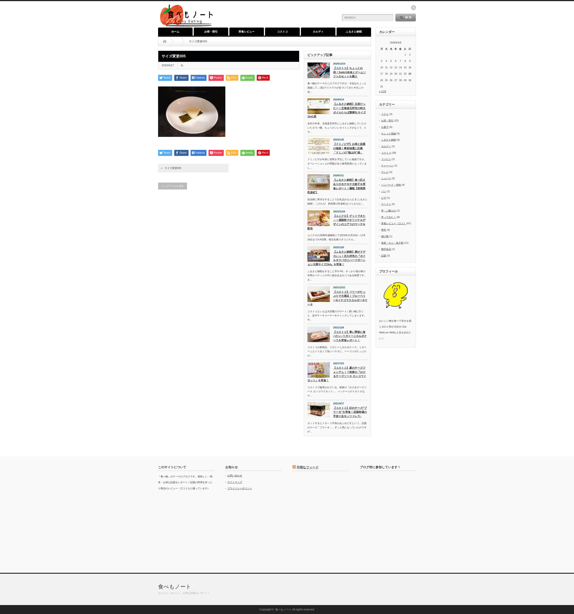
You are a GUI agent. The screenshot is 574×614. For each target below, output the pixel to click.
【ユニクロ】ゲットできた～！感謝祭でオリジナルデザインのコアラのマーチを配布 (336, 222)
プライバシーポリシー (239, 488)
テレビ (385, 172)
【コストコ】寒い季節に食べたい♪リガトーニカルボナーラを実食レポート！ (350, 336)
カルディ (318, 31)
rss (413, 7)
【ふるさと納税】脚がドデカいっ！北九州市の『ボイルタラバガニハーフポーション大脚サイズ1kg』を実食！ (336, 258)
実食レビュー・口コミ (393, 223)
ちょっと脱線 (388, 133)
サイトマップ (234, 482)
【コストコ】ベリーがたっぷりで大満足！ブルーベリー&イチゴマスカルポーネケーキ (337, 298)
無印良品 (386, 249)
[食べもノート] (186, 26)
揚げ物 (385, 236)
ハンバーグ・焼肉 (391, 184)
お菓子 (385, 127)
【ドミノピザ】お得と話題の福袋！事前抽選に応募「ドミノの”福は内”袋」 (349, 148)
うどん (385, 114)
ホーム (175, 31)
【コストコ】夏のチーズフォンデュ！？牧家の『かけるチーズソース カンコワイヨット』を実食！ (336, 374)
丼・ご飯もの (388, 210)
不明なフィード (308, 467)
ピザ (383, 197)
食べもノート (174, 587)
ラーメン (386, 204)
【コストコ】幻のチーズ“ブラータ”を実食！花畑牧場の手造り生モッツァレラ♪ (350, 412)
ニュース (386, 178)
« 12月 (382, 91)
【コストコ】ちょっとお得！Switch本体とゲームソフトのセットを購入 (349, 72)
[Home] (165, 41)
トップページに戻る (172, 186)
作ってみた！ (388, 217)
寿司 (383, 229)
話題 (383, 255)
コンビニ (386, 159)
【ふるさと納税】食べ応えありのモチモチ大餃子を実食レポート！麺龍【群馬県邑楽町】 (336, 186)
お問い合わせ (234, 475)
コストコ (282, 31)
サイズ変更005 (173, 168)
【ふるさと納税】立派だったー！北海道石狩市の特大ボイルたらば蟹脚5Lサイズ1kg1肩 (336, 110)
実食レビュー (247, 31)
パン (383, 191)
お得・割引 (211, 31)
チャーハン (387, 165)
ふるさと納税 (354, 31)
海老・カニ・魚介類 (392, 242)
